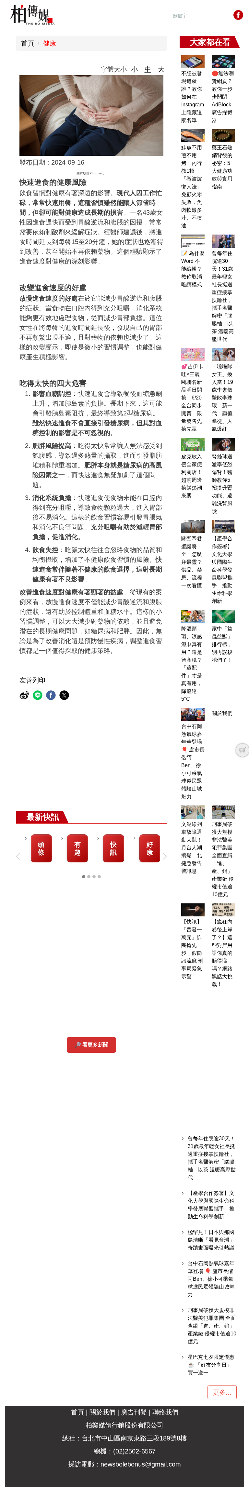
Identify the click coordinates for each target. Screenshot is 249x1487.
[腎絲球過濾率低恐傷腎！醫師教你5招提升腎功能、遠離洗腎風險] (223, 444)
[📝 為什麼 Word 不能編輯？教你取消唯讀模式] (193, 241)
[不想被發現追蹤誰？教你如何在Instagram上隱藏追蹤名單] (193, 61)
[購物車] (242, 750)
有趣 (77, 848)
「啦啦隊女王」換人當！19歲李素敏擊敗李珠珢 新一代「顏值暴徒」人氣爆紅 (222, 398)
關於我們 (222, 713)
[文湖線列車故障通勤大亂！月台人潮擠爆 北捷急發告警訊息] (193, 812)
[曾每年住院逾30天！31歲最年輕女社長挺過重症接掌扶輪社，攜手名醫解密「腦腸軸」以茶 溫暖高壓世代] (223, 241)
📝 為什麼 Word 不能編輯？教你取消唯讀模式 (193, 268)
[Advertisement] (126, 761)
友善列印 (32, 680)
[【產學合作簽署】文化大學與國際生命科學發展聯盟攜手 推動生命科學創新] (223, 527)
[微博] (25, 696)
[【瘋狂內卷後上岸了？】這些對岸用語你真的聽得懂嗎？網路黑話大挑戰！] (223, 910)
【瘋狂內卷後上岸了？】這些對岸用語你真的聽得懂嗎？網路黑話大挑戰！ (222, 953)
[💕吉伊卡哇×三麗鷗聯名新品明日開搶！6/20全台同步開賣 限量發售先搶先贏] (193, 354)
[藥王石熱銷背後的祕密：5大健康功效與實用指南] (223, 135)
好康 (150, 848)
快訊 (113, 848)
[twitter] (65, 696)
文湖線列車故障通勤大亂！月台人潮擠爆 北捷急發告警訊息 (191, 847)
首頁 (27, 43)
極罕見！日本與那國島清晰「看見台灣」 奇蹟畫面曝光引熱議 (211, 1239)
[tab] (83, 876)
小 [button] (134, 69)
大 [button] (161, 69)
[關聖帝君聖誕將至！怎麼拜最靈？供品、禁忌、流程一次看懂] (193, 527)
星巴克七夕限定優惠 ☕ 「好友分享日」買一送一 (211, 1364)
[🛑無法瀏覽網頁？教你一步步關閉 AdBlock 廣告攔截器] (223, 61)
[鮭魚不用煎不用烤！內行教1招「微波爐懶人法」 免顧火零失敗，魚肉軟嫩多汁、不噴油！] (193, 135)
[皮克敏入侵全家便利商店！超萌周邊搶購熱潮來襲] (193, 444)
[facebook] (51, 696)
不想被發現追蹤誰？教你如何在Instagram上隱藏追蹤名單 (192, 97)
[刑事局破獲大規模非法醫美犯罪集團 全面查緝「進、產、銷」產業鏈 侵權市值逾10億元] (223, 812)
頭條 (41, 848)
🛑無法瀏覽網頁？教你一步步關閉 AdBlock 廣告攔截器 (223, 97)
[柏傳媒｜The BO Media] (32, 14)
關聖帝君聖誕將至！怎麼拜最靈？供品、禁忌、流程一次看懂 (191, 562)
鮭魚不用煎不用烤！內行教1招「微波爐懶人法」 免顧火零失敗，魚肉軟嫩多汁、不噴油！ (191, 186)
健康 (49, 43)
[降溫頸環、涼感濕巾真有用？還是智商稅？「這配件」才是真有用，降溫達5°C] (193, 616)
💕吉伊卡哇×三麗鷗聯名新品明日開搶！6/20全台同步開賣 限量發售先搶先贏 (192, 398)
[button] (19, 856)
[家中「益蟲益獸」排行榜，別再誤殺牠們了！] (223, 616)
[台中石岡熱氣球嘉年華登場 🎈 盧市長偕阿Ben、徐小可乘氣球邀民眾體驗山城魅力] (193, 714)
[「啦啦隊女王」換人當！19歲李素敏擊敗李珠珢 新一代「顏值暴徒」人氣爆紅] (223, 354)
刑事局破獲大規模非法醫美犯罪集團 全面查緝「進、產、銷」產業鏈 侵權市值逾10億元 (212, 1325)
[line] (38, 696)
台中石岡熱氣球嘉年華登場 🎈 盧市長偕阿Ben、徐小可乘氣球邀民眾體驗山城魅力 (211, 1279)
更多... (222, 1392)
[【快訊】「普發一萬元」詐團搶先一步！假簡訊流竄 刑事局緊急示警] (193, 910)
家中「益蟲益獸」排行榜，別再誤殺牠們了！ (222, 644)
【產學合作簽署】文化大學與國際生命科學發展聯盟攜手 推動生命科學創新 (222, 570)
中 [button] (148, 69)
